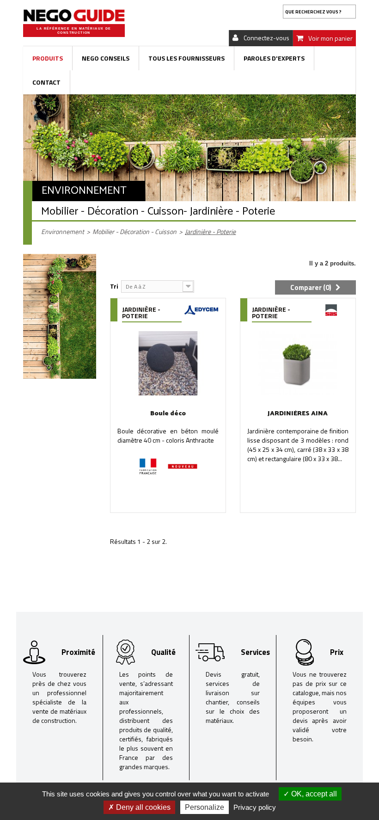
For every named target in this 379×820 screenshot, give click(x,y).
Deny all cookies (142, 807)
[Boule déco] (168, 363)
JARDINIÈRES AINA (298, 413)
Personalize (204, 807)
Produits (47, 58)
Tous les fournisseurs (186, 58)
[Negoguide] (74, 15)
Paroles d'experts (274, 58)
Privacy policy (254, 807)
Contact (46, 82)
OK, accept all (313, 794)
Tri (114, 286)
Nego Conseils (105, 58)
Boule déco (168, 413)
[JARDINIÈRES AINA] (298, 363)
